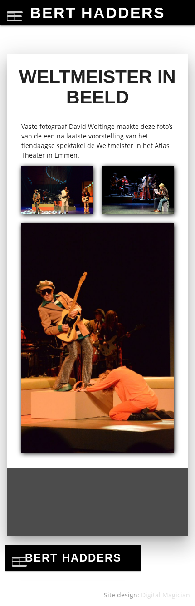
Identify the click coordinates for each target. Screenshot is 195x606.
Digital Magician (165, 595)
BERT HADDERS (97, 12)
